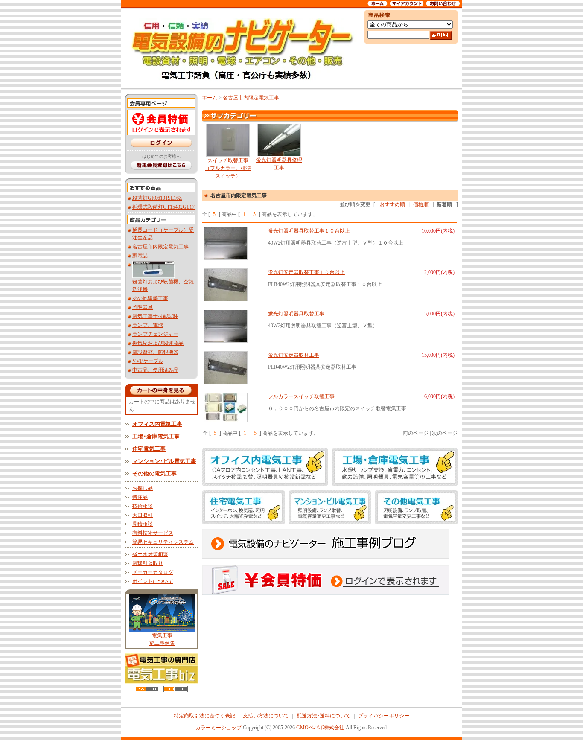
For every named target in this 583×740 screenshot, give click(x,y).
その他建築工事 (150, 298)
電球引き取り (147, 563)
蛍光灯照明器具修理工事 (279, 164)
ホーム (209, 98)
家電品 (140, 256)
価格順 (421, 204)
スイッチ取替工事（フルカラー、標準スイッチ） (228, 168)
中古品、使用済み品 (155, 370)
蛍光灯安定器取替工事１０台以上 (306, 272)
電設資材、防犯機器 (155, 352)
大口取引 (142, 515)
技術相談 (142, 506)
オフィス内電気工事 (157, 424)
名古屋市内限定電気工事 (160, 247)
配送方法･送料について (323, 716)
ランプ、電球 (147, 325)
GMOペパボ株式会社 (320, 728)
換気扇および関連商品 (158, 343)
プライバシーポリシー (383, 716)
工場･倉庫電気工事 (156, 436)
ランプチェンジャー (155, 334)
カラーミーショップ (218, 728)
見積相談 (142, 524)
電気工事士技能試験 (155, 316)
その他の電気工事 (154, 473)
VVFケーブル (147, 361)
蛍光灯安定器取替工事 (293, 355)
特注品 (140, 497)
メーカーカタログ (152, 572)
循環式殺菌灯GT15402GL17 (163, 207)
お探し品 (142, 488)
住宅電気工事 (149, 449)
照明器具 (142, 307)
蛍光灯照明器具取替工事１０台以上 (309, 231)
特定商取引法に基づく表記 (204, 716)
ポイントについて (152, 581)
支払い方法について (266, 716)
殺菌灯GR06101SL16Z (157, 198)
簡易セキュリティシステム (163, 542)
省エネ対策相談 (150, 554)
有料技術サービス (152, 533)
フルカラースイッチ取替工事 (301, 396)
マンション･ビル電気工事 (164, 461)
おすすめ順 (392, 204)
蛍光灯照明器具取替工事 (296, 314)
